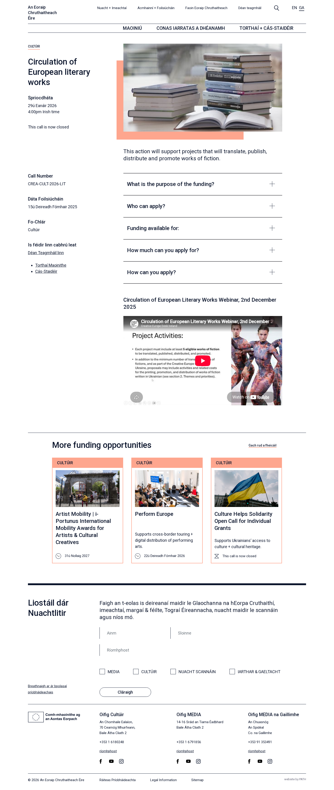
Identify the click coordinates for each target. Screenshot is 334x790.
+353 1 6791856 (189, 742)
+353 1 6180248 (112, 742)
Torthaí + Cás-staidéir (266, 28)
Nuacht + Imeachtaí (112, 8)
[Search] (276, 7)
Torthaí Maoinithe (50, 265)
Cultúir (34, 46)
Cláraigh (125, 692)
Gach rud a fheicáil (263, 445)
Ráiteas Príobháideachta (118, 780)
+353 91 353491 (260, 742)
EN (294, 7)
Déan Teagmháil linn (46, 252)
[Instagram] (122, 761)
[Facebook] (101, 761)
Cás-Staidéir (46, 271)
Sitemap (197, 780)
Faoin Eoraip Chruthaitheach (206, 8)
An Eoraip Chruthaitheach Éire (42, 12)
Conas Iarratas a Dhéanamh (191, 28)
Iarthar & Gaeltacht (259, 671)
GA (301, 7)
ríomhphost (108, 751)
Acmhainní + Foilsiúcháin (155, 8)
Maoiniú (132, 28)
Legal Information (163, 780)
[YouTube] (112, 761)
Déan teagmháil (249, 8)
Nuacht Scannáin (197, 671)
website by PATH (295, 779)
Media (114, 671)
